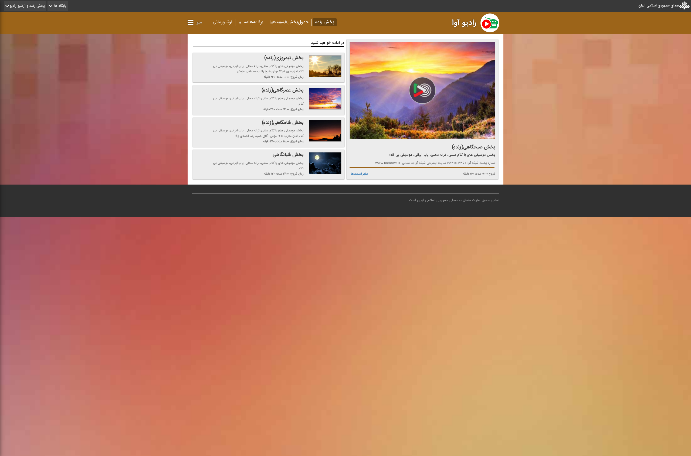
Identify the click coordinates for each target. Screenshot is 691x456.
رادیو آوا (464, 22)
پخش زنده (324, 22)
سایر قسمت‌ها (359, 173)
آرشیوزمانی (222, 22)
